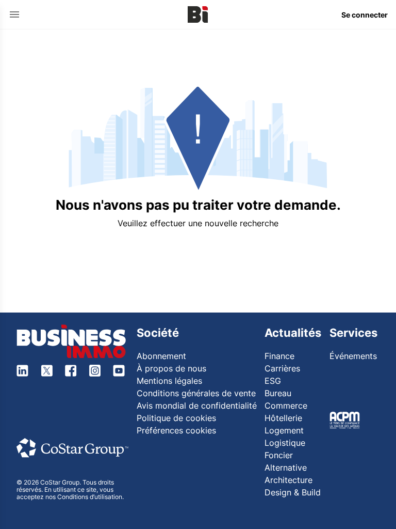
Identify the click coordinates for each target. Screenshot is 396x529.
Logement (284, 430)
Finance (279, 356)
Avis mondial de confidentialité (197, 405)
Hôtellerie (283, 418)
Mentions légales (169, 381)
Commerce (286, 405)
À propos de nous (171, 368)
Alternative (286, 467)
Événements (353, 356)
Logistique (285, 443)
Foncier (279, 455)
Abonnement (161, 356)
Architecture (288, 480)
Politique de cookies (176, 418)
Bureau (278, 393)
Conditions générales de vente (196, 393)
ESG (273, 381)
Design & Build (293, 492)
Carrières (282, 368)
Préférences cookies (176, 430)
